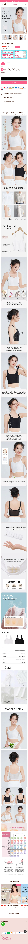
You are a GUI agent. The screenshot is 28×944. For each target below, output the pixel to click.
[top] (25, 931)
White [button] (8, 64)
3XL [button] (18, 69)
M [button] (2, 69)
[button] (2, 4)
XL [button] (9, 69)
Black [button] (3, 64)
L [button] (5, 69)
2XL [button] (13, 69)
